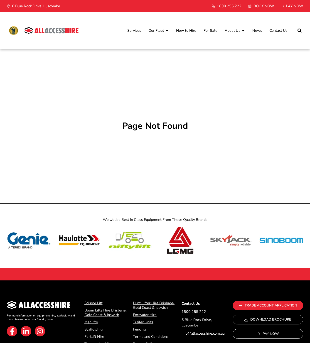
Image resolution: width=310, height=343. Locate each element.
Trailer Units (143, 322)
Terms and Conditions (151, 336)
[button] (299, 30)
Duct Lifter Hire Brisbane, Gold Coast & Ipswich (154, 305)
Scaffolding (93, 329)
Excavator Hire (145, 315)
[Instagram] (40, 331)
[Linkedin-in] (26, 331)
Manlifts (91, 322)
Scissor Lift (93, 303)
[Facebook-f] (12, 331)
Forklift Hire (94, 336)
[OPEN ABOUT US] (243, 30)
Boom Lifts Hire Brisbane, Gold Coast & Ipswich (105, 312)
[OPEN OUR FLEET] (167, 30)
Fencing (139, 329)
